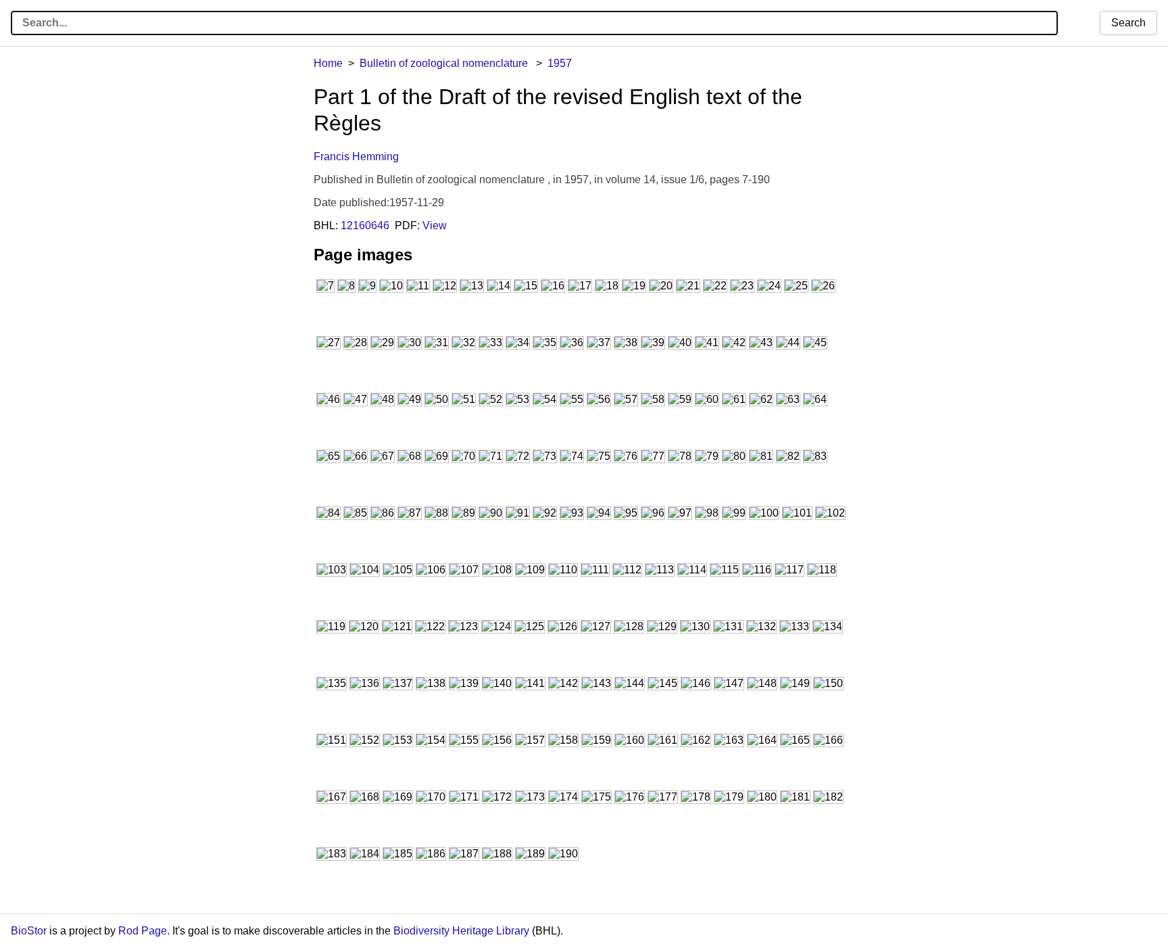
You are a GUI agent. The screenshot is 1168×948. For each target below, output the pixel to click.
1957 (560, 63)
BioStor (29, 931)
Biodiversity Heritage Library (461, 931)
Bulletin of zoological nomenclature (445, 63)
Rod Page (142, 931)
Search (1128, 22)
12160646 (365, 225)
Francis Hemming (356, 156)
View (434, 225)
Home (328, 63)
